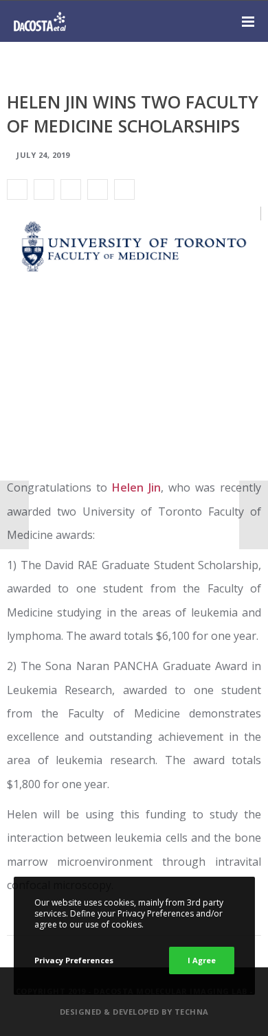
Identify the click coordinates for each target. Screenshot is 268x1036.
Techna (192, 1011)
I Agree (202, 960)
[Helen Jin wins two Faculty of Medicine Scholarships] (17, 189)
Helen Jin (136, 487)
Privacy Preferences (73, 960)
